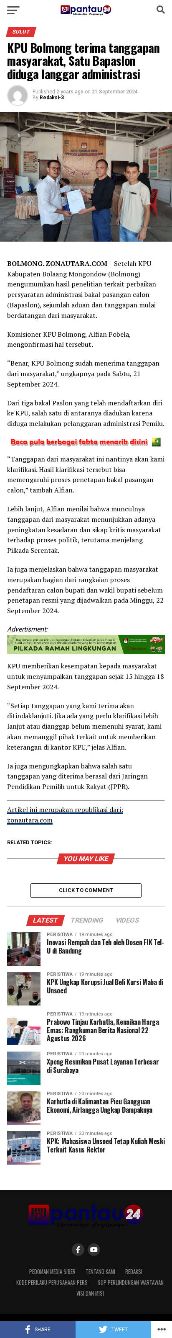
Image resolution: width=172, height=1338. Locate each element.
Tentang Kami (100, 1272)
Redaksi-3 (52, 98)
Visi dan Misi (90, 1293)
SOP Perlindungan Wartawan (131, 1282)
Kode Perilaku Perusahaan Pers (52, 1282)
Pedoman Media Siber (52, 1272)
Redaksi (133, 1272)
